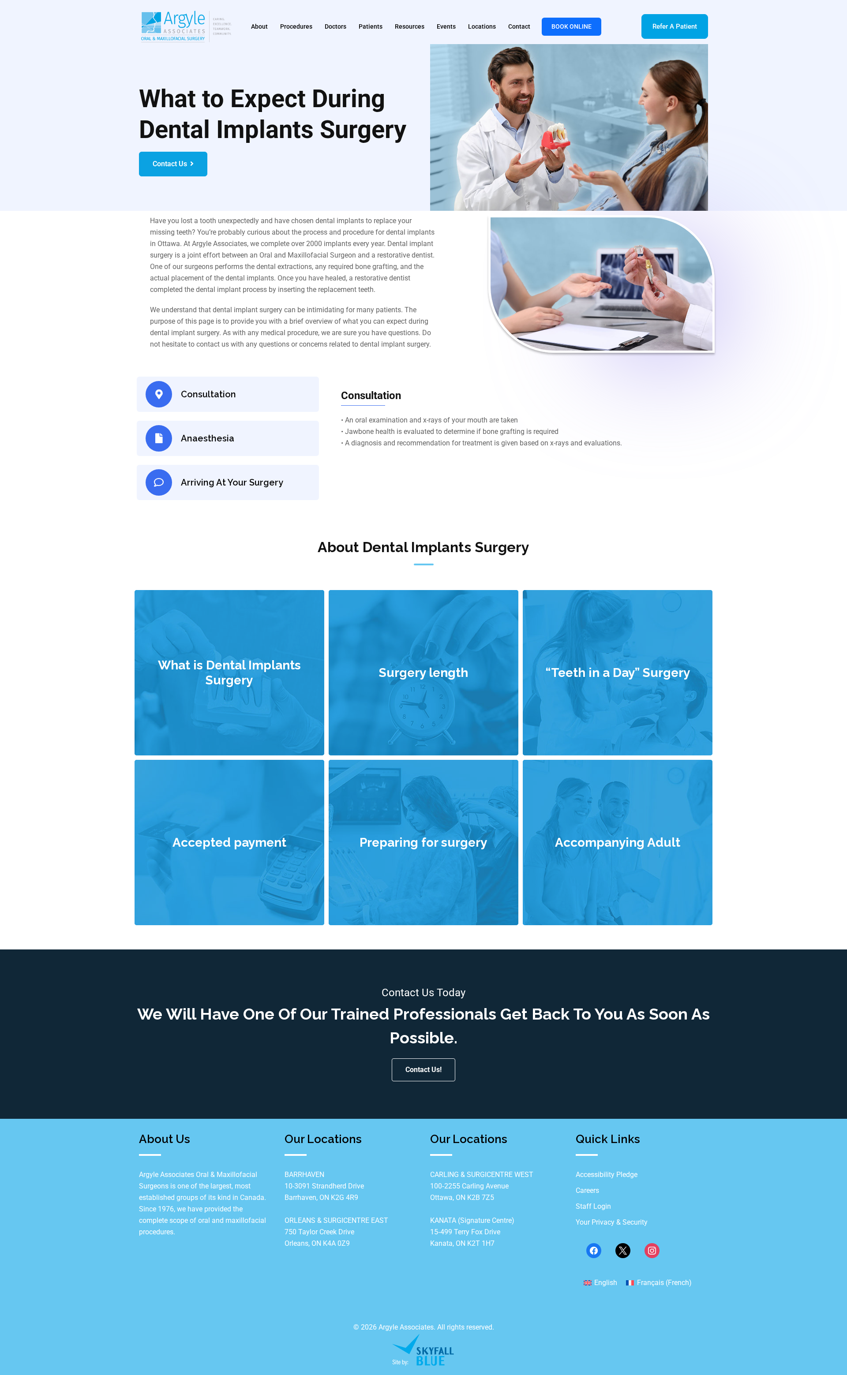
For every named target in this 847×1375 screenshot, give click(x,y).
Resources (409, 26)
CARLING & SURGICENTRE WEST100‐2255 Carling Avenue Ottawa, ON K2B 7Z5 (481, 1186)
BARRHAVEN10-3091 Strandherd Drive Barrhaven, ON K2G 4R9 (324, 1186)
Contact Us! (423, 1069)
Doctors (335, 26)
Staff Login (593, 1206)
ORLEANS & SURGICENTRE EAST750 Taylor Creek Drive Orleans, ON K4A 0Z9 (336, 1232)
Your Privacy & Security (612, 1222)
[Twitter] (622, 1250)
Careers (587, 1190)
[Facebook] (593, 1250)
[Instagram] (652, 1250)
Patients (370, 26)
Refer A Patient (674, 26)
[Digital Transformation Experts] (423, 1349)
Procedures (296, 26)
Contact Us (170, 164)
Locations (482, 26)
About (259, 26)
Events (446, 26)
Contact (519, 26)
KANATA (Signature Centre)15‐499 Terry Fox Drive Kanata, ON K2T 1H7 (472, 1232)
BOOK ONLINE (571, 26)
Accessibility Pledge (606, 1174)
